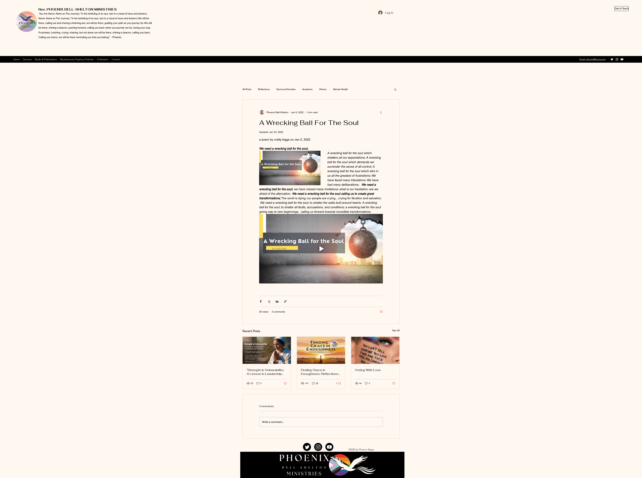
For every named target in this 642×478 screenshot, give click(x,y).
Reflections (264, 89)
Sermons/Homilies (286, 89)
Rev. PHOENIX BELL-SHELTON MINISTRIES (77, 9)
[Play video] (321, 248)
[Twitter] (612, 59)
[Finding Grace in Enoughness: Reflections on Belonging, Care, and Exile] (321, 350)
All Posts (246, 89)
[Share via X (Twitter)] (269, 301)
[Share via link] (285, 301)
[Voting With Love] (375, 350)
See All (396, 330)
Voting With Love (368, 370)
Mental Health (340, 89)
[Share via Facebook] (260, 301)
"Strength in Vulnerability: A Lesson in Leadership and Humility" (265, 372)
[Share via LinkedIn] (277, 301)
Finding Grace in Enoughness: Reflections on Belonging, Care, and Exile (319, 372)
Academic (307, 89)
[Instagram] (617, 59)
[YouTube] (622, 59)
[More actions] (381, 112)
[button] (395, 89)
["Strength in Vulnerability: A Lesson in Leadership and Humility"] (267, 350)
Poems (323, 89)
